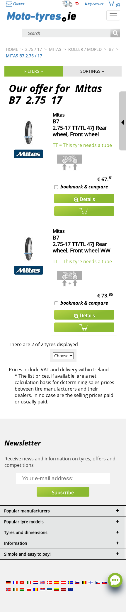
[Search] (115, 33)
